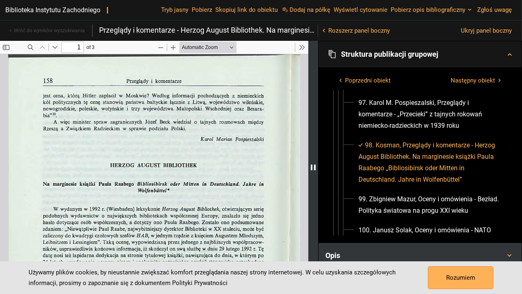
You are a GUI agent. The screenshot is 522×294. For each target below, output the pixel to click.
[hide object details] (313, 167)
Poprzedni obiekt (368, 80)
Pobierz (202, 9)
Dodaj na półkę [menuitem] (310, 9)
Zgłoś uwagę (494, 9)
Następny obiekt (473, 80)
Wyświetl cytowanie (360, 9)
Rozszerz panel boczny (359, 30)
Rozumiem (460, 277)
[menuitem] (430, 114)
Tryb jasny (174, 9)
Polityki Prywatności (200, 283)
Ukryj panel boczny (486, 30)
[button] (420, 54)
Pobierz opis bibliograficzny (428, 9)
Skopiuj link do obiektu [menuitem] (246, 9)
